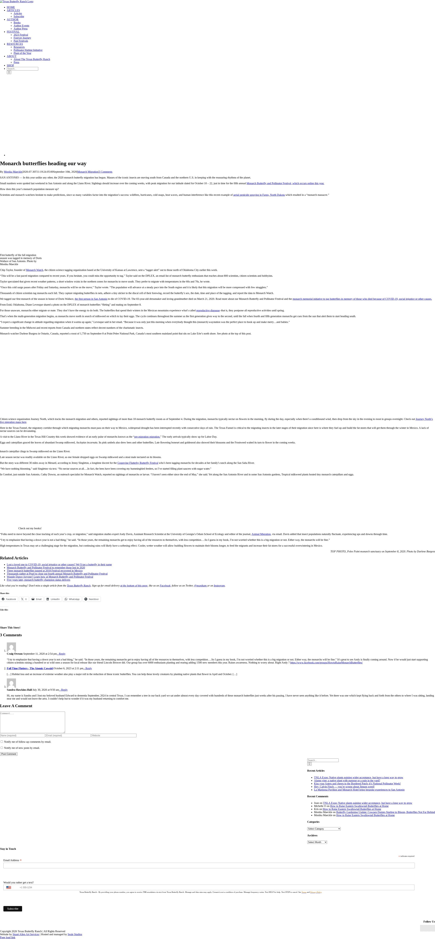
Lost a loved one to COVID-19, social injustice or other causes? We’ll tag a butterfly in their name (59, 564)
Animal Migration (261, 534)
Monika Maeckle (13, 171)
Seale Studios (75, 934)
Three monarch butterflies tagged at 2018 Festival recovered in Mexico (45, 570)
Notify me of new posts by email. (22, 747)
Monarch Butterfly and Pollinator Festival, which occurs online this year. (285, 183)
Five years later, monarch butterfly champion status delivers (38, 579)
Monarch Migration (87, 171)
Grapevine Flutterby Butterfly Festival (137, 462)
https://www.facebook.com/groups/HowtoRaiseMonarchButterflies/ (326, 662)
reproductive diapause (208, 310)
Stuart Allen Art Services (26, 934)
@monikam (200, 585)
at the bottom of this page (133, 585)
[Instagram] (429, 928)
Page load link (7, 937)
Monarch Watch (34, 270)
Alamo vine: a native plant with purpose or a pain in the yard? (347, 780)
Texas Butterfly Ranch (79, 585)
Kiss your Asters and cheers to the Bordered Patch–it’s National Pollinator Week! (357, 783)
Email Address (12, 860)
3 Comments (105, 171)
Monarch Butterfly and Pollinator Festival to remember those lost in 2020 (46, 567)
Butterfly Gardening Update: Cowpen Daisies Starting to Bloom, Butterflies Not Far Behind (385, 812)
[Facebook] (422, 928)
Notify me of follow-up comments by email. (27, 741)
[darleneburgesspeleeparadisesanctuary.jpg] (58, 155)
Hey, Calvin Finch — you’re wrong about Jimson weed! (344, 786)
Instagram (219, 585)
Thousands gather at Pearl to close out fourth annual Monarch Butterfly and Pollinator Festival (57, 573)
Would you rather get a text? (18, 882)
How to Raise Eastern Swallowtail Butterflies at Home (359, 806)
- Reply (61, 653)
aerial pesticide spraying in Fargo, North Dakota (259, 194)
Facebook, (165, 585)
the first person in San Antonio (91, 298)
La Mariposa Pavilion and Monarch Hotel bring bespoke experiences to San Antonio (359, 789)
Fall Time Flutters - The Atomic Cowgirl (30, 668)
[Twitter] (433, 928)
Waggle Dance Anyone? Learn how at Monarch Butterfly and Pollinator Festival (50, 576)
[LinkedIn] (426, 928)
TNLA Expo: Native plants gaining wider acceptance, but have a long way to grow (358, 777)
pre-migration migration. (147, 436)
